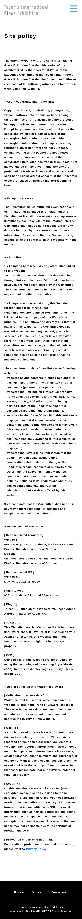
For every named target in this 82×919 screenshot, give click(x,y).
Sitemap (19, 892)
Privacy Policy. (36, 848)
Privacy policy (59, 892)
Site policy (38, 892)
